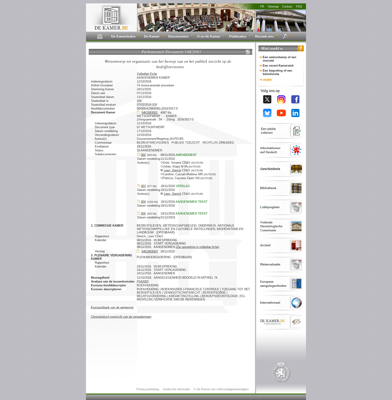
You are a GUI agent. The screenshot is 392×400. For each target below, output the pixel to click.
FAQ (299, 6)
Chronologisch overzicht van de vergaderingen (121, 316)
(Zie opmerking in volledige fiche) (197, 247)
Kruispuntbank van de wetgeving (112, 307)
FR (262, 6)
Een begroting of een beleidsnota (277, 72)
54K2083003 (149, 251)
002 (143, 155)
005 (143, 213)
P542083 (142, 281)
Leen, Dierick (172, 170)
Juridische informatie (176, 389)
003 (143, 186)
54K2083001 (149, 112)
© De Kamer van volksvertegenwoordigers (221, 389)
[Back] (247, 52)
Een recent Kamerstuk (278, 65)
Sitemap (273, 6)
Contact (287, 6)
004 (143, 201)
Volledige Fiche (147, 73)
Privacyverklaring (147, 389)
